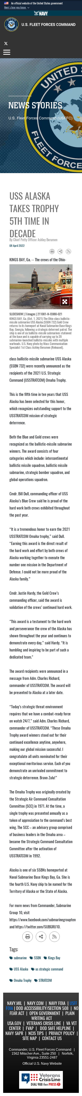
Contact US (52, 1038)
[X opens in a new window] (6, 43)
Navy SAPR (14, 1033)
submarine (20, 958)
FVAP (30, 1028)
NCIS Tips (36, 1033)
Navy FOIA (57, 1003)
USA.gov (14, 1023)
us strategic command (49, 969)
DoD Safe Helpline (55, 1028)
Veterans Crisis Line (43, 1023)
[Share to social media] (60, 251)
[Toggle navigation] (6, 52)
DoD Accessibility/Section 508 (42, 1008)
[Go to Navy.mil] (41, 13)
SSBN (37, 958)
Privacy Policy (62, 1033)
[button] (17, 7)
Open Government (44, 1013)
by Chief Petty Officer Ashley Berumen (33, 240)
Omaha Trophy (22, 980)
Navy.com (35, 1003)
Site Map (29, 1038)
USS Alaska (21, 969)
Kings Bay (54, 958)
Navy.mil (14, 1003)
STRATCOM (45, 980)
